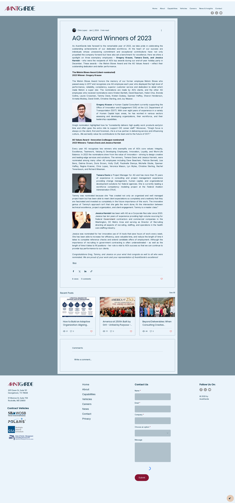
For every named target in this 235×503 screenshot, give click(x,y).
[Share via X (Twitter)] (79, 271)
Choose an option (142, 427)
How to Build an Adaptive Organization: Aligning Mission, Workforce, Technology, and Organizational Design (76, 323)
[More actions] (161, 30)
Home (85, 384)
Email (137, 403)
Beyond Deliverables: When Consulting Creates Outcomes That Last (156, 323)
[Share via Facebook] (73, 271)
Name (137, 391)
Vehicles (87, 399)
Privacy (86, 418)
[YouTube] (220, 12)
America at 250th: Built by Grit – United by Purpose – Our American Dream (117, 323)
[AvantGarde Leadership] (157, 307)
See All (172, 293)
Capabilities (88, 394)
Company (138, 415)
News (85, 408)
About (85, 389)
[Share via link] (91, 271)
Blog (74, 263)
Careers (86, 404)
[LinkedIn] (216, 12)
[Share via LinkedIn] (85, 271)
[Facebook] (212, 12)
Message (138, 440)
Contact (86, 413)
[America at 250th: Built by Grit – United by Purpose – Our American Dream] (117, 307)
